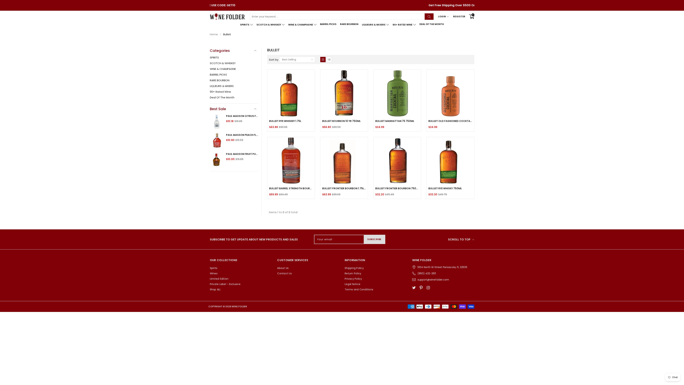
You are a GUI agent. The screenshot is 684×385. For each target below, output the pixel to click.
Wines (213, 273)
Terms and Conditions (359, 289)
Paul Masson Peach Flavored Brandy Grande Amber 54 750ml (242, 135)
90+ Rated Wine (402, 24)
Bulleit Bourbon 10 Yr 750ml (341, 121)
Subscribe (374, 239)
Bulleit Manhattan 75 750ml (394, 121)
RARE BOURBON (349, 24)
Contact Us (284, 273)
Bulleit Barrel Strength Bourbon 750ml (291, 188)
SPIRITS (244, 24)
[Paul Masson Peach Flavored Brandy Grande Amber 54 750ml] (217, 140)
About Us (283, 268)
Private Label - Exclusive (225, 284)
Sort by (273, 59)
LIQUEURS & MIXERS (373, 24)
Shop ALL (215, 289)
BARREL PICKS (328, 24)
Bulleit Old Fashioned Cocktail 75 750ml (450, 121)
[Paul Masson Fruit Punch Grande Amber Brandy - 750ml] (217, 160)
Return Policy (353, 273)
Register (459, 16)
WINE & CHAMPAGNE (300, 24)
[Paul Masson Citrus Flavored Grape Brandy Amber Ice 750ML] (217, 122)
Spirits (213, 268)
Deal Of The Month (431, 24)
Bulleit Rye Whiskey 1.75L (285, 121)
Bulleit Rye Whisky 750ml (445, 188)
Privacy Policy (353, 279)
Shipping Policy (354, 268)
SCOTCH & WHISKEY (268, 24)
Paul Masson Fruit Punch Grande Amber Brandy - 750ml (242, 154)
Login (442, 16)
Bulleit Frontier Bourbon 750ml (397, 188)
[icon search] (429, 16)
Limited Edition (219, 279)
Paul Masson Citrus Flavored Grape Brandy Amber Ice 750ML (242, 116)
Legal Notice (352, 284)
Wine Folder (239, 306)
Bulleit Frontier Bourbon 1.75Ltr (344, 188)
